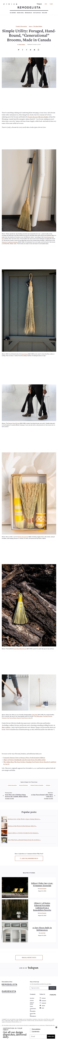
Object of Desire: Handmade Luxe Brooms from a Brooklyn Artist (24, 760)
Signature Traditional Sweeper (10, 242)
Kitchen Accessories (23, 536)
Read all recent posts (29, 957)
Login (51, 3)
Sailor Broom (24, 354)
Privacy (31, 1006)
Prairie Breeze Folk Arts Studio (38, 117)
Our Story (32, 998)
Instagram (44, 1000)
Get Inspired (13, 12)
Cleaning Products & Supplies (36, 785)
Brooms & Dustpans (23, 785)
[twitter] (30, 49)
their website (6, 727)
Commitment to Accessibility (33, 1010)
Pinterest (44, 998)
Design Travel (20, 12)
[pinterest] (26, 49)
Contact (32, 1000)
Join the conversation (29, 858)
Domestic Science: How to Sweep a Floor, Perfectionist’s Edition (24, 758)
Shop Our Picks (37, 12)
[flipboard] (18, 49)
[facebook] (22, 49)
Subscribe (51, 1036)
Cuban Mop (35, 714)
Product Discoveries (21, 26)
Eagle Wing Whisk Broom (19, 648)
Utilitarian (48, 785)
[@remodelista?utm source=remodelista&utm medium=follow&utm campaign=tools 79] (4, 4)
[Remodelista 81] (9, 4)
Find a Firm (44, 12)
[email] (34, 49)
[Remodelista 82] (11, 4)
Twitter (43, 1005)
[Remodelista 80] (7, 4)
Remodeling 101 (28, 12)
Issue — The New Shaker (35, 26)
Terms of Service (32, 1003)
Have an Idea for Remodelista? (33, 1015)
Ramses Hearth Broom (14, 423)
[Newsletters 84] (16, 4)
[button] (39, 4)
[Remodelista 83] (14, 4)
